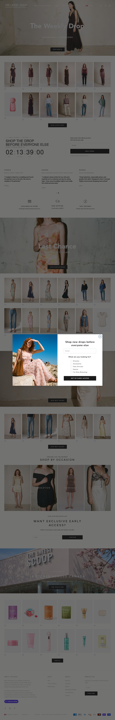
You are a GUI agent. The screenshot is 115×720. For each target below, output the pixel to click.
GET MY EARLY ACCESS (80, 378)
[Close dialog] (100, 336)
